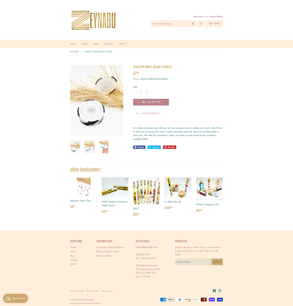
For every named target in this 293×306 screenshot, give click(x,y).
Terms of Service (77, 291)
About (84, 43)
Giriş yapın (198, 16)
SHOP (122, 43)
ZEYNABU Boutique (85, 299)
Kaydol (217, 261)
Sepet (216, 23)
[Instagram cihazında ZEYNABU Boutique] (219, 291)
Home (73, 43)
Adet (135, 87)
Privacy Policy (92, 291)
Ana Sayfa (74, 51)
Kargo (136, 78)
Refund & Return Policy (107, 251)
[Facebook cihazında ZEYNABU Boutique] (214, 291)
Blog (96, 43)
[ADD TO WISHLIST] (88, 180)
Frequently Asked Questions (110, 247)
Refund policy (107, 291)
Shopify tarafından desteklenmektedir (85, 303)
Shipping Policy (104, 255)
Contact (109, 43)
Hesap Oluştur (216, 16)
